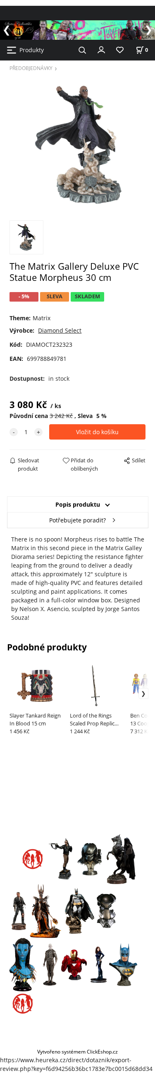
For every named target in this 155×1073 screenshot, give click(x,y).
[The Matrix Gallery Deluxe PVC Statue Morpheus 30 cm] (77, 145)
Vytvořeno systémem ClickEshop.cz (77, 1051)
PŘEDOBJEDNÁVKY (31, 68)
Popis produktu (77, 504)
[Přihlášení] (101, 49)
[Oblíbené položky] (120, 50)
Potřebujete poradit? (77, 520)
